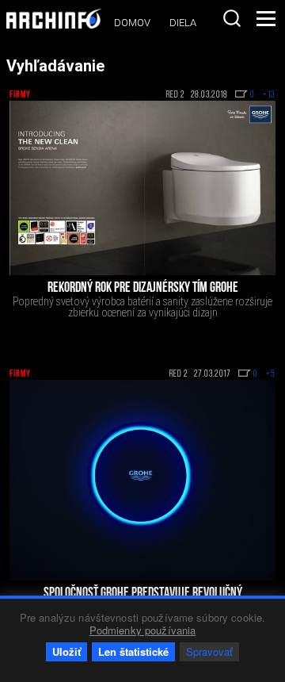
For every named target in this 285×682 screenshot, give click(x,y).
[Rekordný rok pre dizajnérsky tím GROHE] (143, 187)
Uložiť (66, 651)
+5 (271, 374)
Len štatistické (133, 651)
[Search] (232, 18)
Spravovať (209, 651)
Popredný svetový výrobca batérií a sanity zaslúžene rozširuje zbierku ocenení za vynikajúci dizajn (142, 307)
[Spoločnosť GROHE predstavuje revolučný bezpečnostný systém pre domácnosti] (143, 480)
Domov (132, 23)
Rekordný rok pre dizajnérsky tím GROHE (143, 289)
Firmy (20, 95)
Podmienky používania (142, 630)
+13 (269, 95)
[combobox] (232, 18)
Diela (182, 23)
